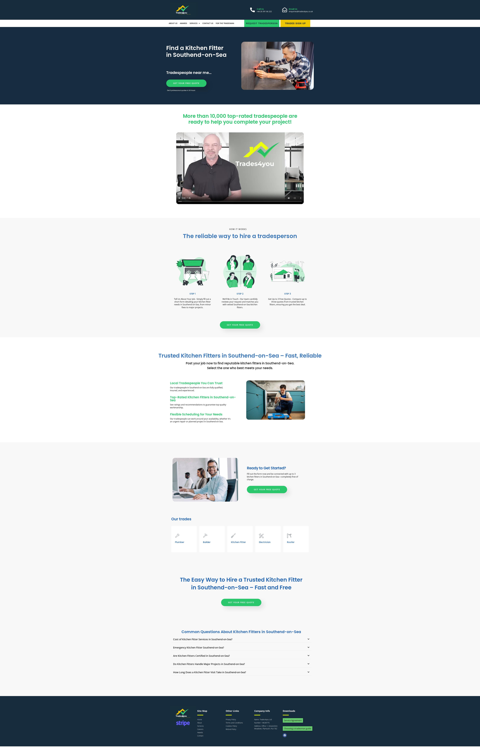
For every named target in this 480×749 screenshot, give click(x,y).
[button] (241, 639)
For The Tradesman (225, 23)
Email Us (293, 9)
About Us (173, 23)
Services (194, 23)
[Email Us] (284, 9)
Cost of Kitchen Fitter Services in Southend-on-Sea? (202, 639)
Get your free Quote (186, 83)
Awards (183, 23)
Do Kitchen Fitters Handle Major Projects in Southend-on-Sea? (209, 664)
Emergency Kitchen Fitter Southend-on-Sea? (198, 647)
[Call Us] (252, 9)
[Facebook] (285, 735)
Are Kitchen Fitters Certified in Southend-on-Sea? (201, 655)
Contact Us (207, 23)
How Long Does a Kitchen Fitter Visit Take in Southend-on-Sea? (209, 672)
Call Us (260, 9)
